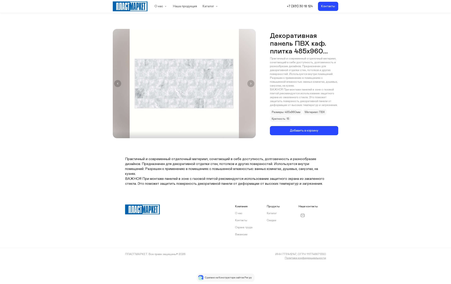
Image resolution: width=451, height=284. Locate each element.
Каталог (208, 6)
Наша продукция (185, 6)
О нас (159, 6)
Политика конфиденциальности (305, 258)
